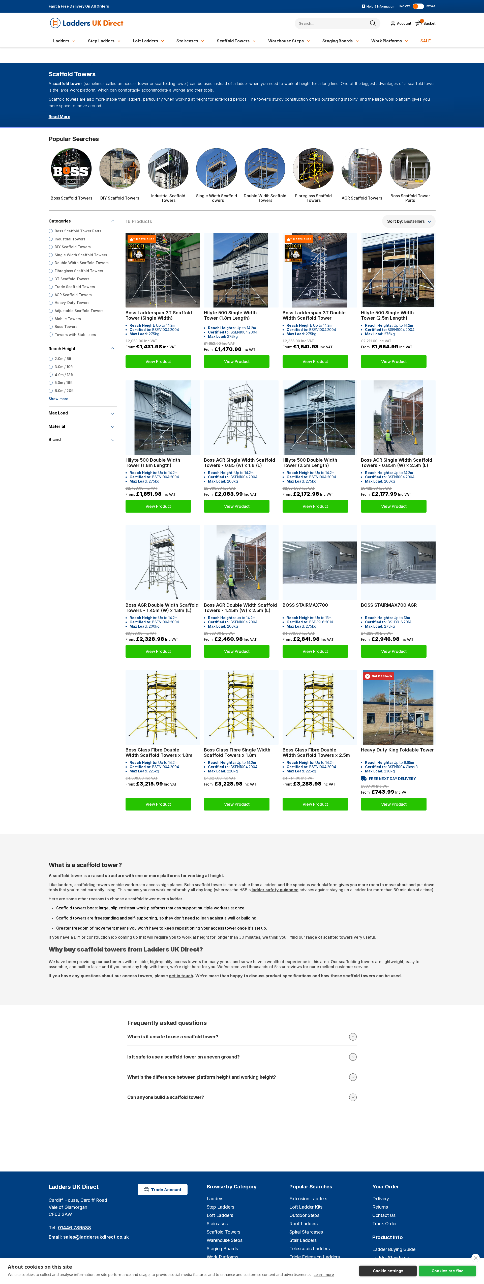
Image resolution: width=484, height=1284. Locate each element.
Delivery (380, 1198)
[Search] (373, 23)
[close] (475, 1258)
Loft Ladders (145, 40)
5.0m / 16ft (64, 382)
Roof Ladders (303, 1223)
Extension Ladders (308, 1198)
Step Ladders (101, 40)
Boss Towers (66, 326)
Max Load (58, 413)
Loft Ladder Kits (305, 1207)
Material (57, 426)
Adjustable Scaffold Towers (79, 311)
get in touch (181, 975)
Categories (60, 221)
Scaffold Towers (233, 40)
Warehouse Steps (286, 40)
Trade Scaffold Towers (75, 287)
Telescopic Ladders (309, 1248)
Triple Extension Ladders (314, 1257)
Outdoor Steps (304, 1215)
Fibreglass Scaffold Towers (79, 271)
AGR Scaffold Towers (73, 295)
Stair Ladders (303, 1240)
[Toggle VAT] (418, 6)
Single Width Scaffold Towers (81, 255)
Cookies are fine (448, 1270)
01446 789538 (74, 1227)
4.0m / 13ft (64, 375)
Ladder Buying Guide (393, 1249)
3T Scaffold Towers (72, 279)
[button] (409, 221)
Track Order (384, 1223)
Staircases (187, 40)
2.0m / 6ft (63, 359)
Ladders (61, 40)
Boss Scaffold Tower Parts (78, 231)
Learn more (324, 1274)
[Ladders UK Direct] (87, 23)
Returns (380, 1207)
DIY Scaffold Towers (73, 247)
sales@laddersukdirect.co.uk (96, 1237)
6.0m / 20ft (64, 390)
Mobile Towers (68, 319)
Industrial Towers (70, 239)
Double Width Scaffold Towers (82, 263)
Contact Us (384, 1215)
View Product (158, 361)
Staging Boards (337, 40)
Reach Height (62, 348)
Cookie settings (388, 1270)
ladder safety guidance (275, 889)
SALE (425, 40)
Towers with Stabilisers (75, 334)
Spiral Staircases (306, 1232)
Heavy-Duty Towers (72, 303)
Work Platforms (386, 40)
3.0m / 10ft (64, 367)
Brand (55, 439)
